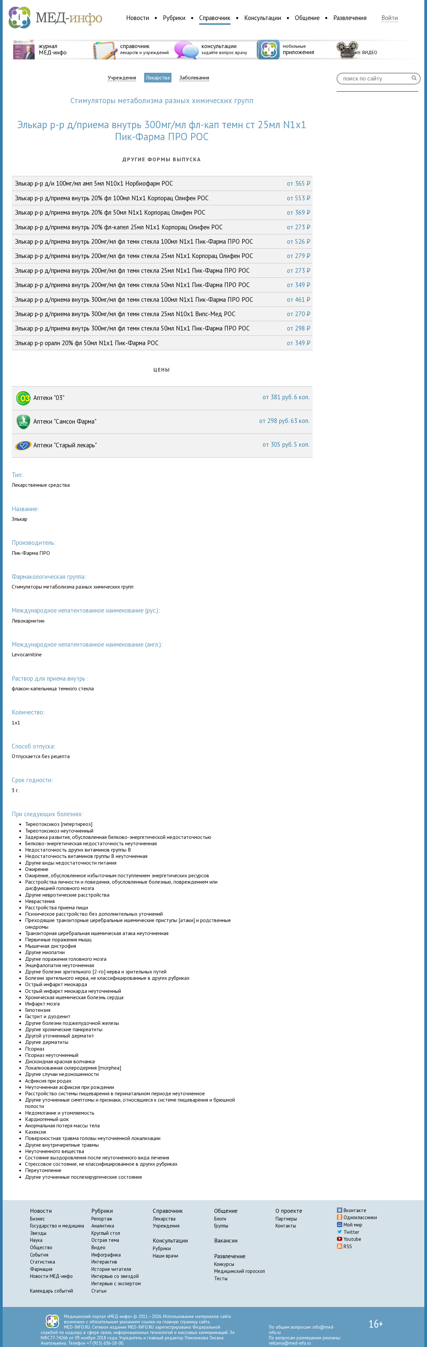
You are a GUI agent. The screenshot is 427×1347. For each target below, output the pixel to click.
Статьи (98, 1291)
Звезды (38, 1233)
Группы (221, 1225)
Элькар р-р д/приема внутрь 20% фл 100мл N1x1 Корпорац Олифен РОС (162, 198)
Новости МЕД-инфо (51, 1276)
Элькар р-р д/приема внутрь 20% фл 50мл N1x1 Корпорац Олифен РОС (162, 212)
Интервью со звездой (115, 1276)
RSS (347, 1246)
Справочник (215, 18)
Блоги (220, 1218)
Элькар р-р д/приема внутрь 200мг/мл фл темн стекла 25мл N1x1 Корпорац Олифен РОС (162, 255)
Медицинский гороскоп (239, 1271)
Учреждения (122, 77)
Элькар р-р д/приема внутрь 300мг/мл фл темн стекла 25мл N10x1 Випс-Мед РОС (162, 313)
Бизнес (37, 1218)
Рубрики (174, 18)
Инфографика (106, 1255)
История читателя (111, 1269)
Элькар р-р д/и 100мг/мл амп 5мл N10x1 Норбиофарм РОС (162, 183)
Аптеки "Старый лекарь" (170, 444)
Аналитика (102, 1225)
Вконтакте (354, 1210)
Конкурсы (224, 1264)
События (39, 1255)
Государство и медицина (57, 1225)
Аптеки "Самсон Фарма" (170, 421)
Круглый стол (105, 1233)
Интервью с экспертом (116, 1283)
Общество (41, 1247)
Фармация (41, 1269)
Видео (98, 1247)
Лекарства (158, 77)
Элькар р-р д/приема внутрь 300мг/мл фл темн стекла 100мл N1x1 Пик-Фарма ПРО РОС (162, 299)
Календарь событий (51, 1291)
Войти (389, 18)
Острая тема (105, 1240)
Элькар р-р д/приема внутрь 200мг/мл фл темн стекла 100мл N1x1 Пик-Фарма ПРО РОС (162, 241)
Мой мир (352, 1224)
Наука (36, 1240)
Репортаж (101, 1218)
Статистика (42, 1262)
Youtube (351, 1239)
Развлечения (350, 18)
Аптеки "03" (170, 397)
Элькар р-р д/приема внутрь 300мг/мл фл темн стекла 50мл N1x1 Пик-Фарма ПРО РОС (162, 328)
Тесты (221, 1278)
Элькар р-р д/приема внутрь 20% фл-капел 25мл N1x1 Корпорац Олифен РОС (162, 227)
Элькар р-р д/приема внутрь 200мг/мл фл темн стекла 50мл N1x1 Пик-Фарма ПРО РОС (162, 284)
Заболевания (194, 77)
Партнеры (286, 1218)
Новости (137, 18)
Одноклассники (359, 1217)
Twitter (350, 1232)
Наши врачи (165, 1256)
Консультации (262, 18)
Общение (307, 18)
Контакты (286, 1225)
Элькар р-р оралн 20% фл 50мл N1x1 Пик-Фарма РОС (162, 343)
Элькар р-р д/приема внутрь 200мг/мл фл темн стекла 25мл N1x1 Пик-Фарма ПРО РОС (162, 270)
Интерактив (104, 1262)
